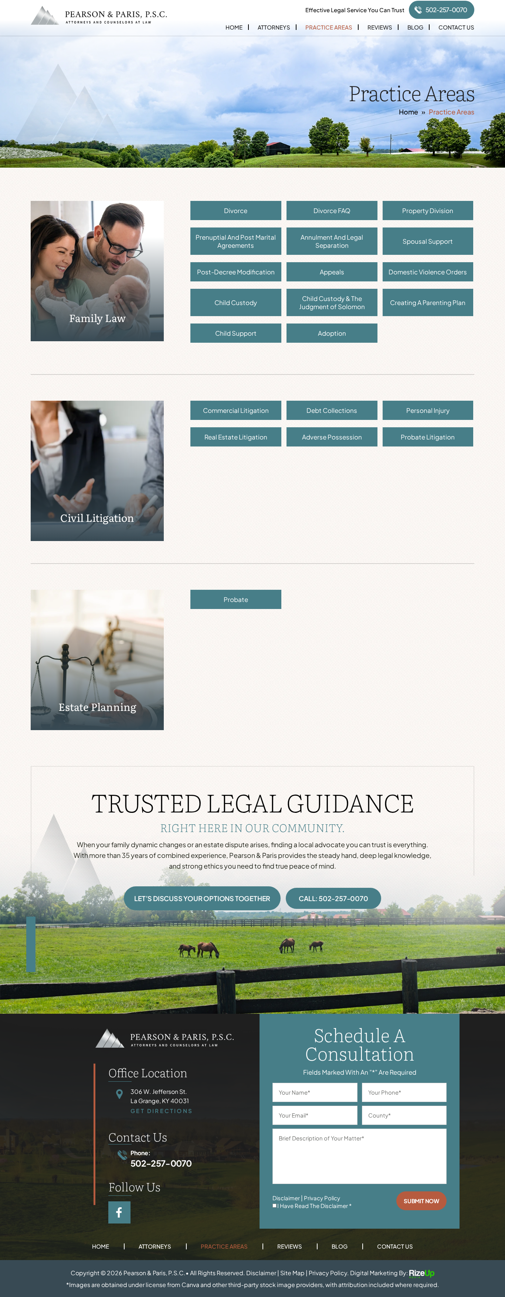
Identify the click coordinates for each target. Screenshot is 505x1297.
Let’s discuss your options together (202, 898)
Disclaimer (286, 1198)
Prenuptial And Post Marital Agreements (236, 241)
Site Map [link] (292, 1273)
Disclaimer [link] (261, 1273)
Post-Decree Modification (236, 272)
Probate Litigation (428, 437)
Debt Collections (331, 410)
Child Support (236, 333)
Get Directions (162, 1110)
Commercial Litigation (236, 410)
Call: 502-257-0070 (333, 898)
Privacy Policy (322, 1197)
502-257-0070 (446, 10)
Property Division (427, 210)
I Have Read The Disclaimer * (314, 1205)
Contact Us (456, 27)
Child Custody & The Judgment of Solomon (332, 302)
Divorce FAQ (331, 210)
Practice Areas (328, 27)
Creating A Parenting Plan (427, 302)
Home (234, 27)
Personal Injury (428, 410)
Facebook (119, 1212)
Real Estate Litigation (235, 437)
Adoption (332, 333)
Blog (415, 27)
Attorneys (274, 27)
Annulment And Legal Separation (332, 241)
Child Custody (235, 302)
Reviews (379, 27)
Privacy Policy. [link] (329, 1273)
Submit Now (421, 1200)
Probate (236, 599)
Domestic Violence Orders (428, 272)
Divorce (235, 210)
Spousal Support (428, 241)
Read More (97, 271)
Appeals (332, 272)
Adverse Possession (332, 437)
